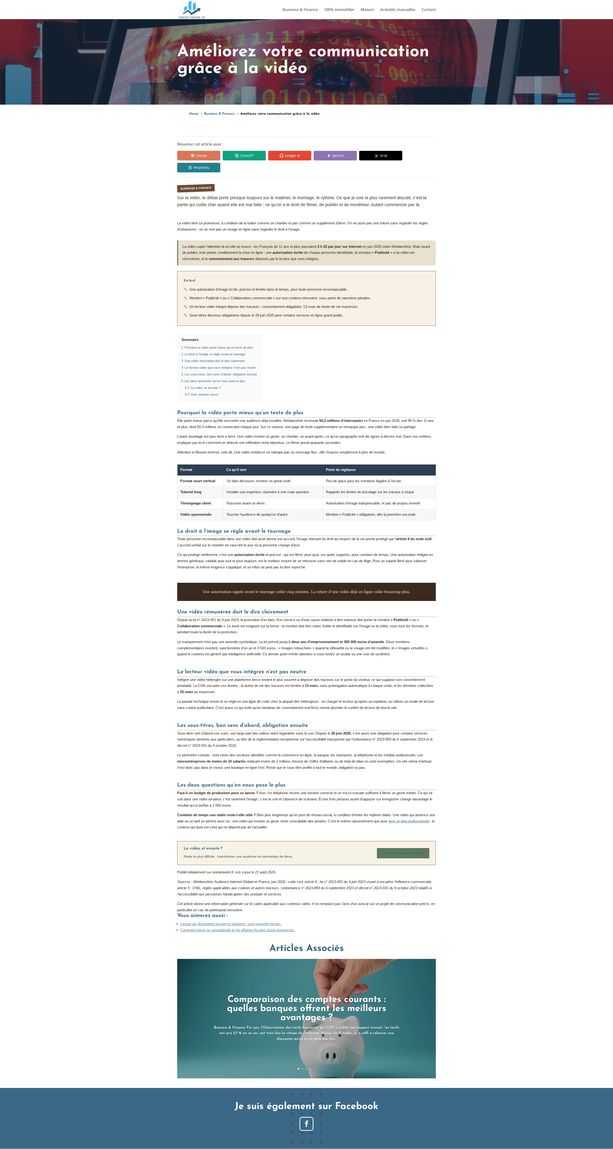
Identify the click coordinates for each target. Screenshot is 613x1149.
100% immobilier (339, 10)
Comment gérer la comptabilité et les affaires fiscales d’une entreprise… (238, 930)
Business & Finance (300, 10)
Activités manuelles (397, 10)
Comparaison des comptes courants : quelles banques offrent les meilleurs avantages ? (306, 1009)
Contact (429, 10)
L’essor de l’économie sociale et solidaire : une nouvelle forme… (231, 924)
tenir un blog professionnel (408, 821)
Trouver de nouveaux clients (403, 853)
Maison (367, 10)
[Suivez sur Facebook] (306, 1124)
